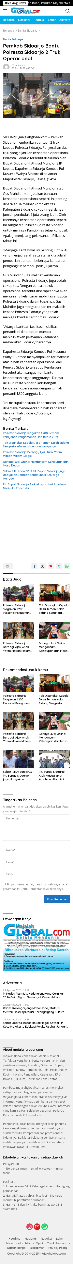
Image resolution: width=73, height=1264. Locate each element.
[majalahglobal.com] (25, 10)
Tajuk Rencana (57, 1243)
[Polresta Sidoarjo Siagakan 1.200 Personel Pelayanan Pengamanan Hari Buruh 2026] (18, 592)
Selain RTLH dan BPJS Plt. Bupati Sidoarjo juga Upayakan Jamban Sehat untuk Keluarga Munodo (34, 474)
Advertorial (13, 1243)
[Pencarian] (67, 11)
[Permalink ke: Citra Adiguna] (6, 67)
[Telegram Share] (59, 566)
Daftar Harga (16, 1248)
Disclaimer (37, 1248)
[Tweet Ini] (43, 566)
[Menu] (6, 10)
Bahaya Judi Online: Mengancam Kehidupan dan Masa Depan (36, 463)
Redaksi (46, 1238)
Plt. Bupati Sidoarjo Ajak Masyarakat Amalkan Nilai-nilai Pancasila (34, 486)
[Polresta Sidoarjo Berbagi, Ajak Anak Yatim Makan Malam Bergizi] (18, 630)
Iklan (28, 1243)
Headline (14, 1238)
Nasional (30, 1238)
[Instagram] (29, 1227)
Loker (60, 1238)
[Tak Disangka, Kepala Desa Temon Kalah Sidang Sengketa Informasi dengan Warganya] (54, 592)
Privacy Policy (57, 1248)
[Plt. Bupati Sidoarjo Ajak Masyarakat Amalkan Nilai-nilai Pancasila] (54, 759)
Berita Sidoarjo (13, 39)
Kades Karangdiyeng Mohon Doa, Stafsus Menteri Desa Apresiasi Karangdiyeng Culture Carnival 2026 (33, 1010)
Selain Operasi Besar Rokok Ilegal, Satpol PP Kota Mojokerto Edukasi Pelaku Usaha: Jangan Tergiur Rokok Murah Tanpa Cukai (35, 1024)
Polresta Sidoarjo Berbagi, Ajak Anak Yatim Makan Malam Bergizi (32, 454)
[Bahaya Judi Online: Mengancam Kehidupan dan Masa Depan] (54, 630)
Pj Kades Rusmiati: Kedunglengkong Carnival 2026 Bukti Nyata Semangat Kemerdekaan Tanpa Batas (33, 995)
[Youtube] (37, 1227)
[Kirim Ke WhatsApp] (67, 566)
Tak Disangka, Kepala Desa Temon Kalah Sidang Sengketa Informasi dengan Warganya (36, 444)
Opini (39, 1243)
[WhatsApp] (44, 1227)
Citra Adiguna (19, 65)
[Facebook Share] (34, 566)
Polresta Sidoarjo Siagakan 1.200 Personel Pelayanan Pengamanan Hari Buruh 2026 (31, 435)
